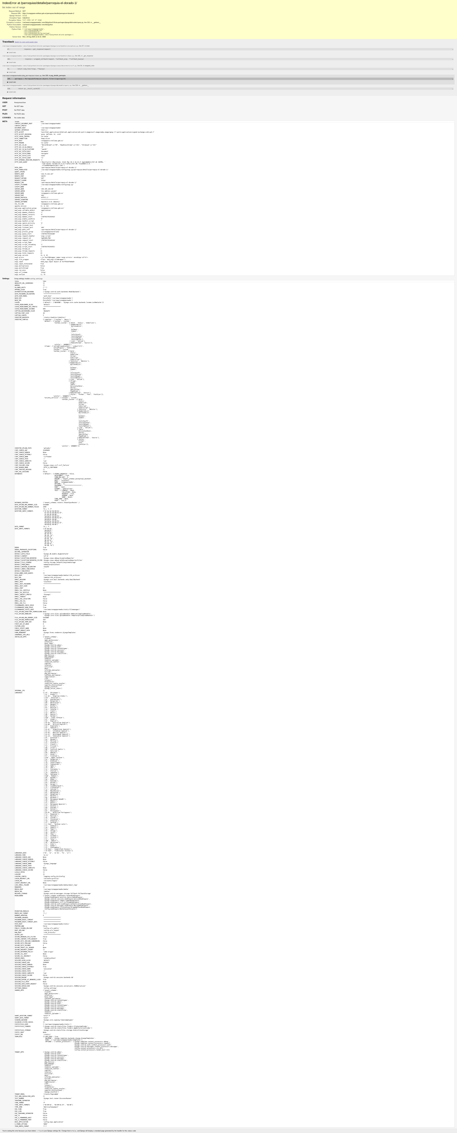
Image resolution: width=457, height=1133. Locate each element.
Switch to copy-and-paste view (26, 42)
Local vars (11, 52)
